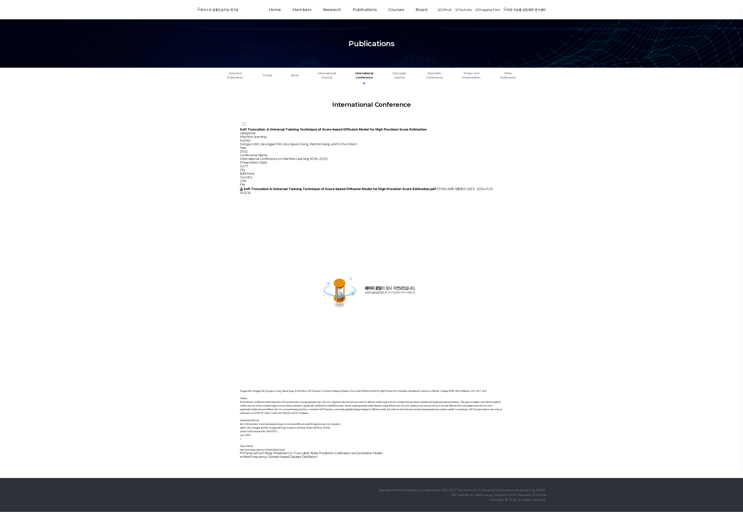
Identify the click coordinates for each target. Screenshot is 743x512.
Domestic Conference (434, 75)
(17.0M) (345, 189)
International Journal (327, 75)
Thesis (267, 75)
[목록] (244, 124)
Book (295, 75)
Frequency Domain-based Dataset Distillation (284, 457)
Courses (396, 9)
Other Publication (508, 75)
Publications (365, 9)
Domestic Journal (400, 75)
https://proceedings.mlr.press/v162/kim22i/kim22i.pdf (262, 449)
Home (275, 9)
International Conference (364, 75)
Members (302, 9)
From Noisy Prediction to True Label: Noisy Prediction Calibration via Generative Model (319, 453)
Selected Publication (235, 75)
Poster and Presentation (471, 75)
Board (421, 9)
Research (332, 9)
